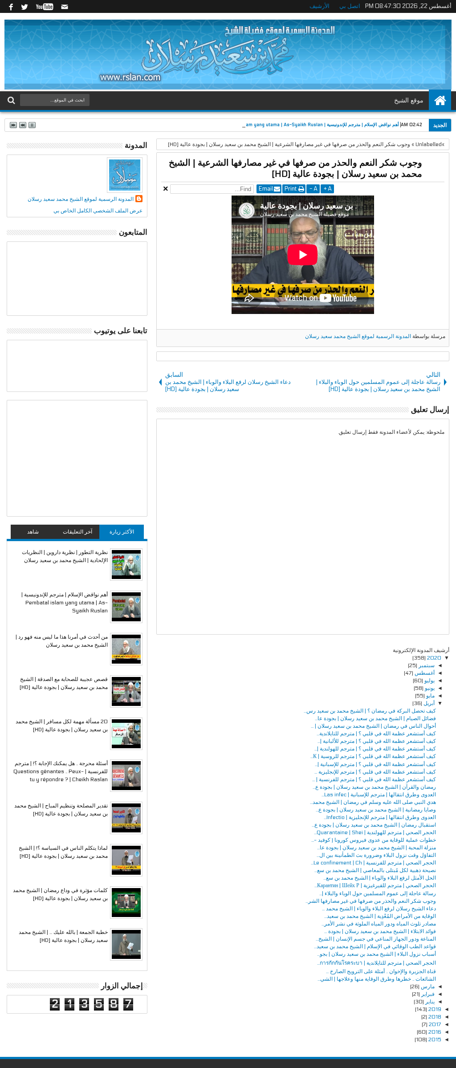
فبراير (427, 994)
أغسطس (424, 673)
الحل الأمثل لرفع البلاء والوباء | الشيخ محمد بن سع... (379, 878)
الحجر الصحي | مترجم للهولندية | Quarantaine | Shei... (375, 832)
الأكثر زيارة (122, 532)
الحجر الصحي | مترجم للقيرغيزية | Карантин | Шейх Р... (375, 885)
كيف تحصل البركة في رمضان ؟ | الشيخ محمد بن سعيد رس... (370, 711)
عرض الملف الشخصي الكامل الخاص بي (97, 211)
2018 (434, 1017)
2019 (434, 1009)
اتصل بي (352, 6)
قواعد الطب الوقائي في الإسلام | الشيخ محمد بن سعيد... (375, 946)
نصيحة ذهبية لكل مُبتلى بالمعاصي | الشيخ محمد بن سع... (375, 870)
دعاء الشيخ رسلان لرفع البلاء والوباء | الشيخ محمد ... (379, 908)
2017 (434, 1024)
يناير (429, 1002)
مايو (430, 696)
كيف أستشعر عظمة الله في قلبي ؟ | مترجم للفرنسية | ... (374, 779)
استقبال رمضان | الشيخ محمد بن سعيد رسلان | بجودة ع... (374, 825)
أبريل (428, 703)
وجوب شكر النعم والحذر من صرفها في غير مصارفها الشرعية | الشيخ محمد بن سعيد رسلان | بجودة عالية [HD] (295, 168)
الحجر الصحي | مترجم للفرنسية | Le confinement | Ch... (373, 863)
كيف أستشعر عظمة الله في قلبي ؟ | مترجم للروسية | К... (373, 756)
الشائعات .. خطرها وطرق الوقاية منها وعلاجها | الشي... (377, 979)
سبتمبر (426, 665)
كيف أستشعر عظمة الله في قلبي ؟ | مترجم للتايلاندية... (376, 733)
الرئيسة (440, 101)
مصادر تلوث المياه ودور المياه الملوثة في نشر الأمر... (379, 924)
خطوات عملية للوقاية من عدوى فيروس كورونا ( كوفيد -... (373, 840)
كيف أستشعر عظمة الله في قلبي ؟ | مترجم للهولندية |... (375, 749)
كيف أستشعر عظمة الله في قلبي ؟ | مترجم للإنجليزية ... (375, 772)
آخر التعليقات (77, 532)
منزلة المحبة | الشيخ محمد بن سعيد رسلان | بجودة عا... (376, 847)
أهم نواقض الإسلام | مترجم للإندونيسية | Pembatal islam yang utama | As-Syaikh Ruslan (308, 124)
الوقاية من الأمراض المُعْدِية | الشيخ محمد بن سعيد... (380, 916)
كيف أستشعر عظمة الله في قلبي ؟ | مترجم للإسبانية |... (375, 764)
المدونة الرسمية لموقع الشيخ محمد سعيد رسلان (358, 336)
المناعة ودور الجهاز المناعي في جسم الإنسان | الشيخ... (376, 939)
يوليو (429, 680)
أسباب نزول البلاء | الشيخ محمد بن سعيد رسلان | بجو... (376, 954)
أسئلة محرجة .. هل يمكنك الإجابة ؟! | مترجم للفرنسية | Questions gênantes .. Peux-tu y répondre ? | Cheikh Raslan (60, 771)
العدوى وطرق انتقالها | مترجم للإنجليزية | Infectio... (380, 817)
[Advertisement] (77, 458)
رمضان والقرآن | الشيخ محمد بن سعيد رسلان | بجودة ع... (374, 787)
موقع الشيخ (408, 100)
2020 (433, 658)
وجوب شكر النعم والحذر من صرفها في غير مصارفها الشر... (370, 901)
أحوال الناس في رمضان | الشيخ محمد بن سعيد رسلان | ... (373, 726)
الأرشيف (322, 6)
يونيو (429, 688)
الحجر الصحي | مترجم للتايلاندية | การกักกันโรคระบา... (376, 963)
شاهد (33, 532)
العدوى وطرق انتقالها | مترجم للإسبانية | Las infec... (379, 794)
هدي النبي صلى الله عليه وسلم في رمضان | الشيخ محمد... (373, 802)
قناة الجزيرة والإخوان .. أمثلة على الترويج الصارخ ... (381, 971)
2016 (434, 1032)
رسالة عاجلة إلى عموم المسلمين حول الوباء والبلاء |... (377, 893)
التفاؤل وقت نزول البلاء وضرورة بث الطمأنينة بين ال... (376, 855)
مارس (427, 986)
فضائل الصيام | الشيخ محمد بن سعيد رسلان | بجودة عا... (375, 718)
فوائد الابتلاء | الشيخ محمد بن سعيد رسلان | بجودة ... (380, 931)
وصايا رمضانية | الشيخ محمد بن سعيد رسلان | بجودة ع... (376, 810)
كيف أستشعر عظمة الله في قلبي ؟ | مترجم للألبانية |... (377, 741)
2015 (434, 1039)
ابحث (12, 100)
